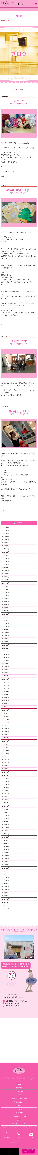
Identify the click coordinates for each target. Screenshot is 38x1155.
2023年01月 (5, 642)
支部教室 (19, 1109)
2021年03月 (5, 710)
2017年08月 (5, 843)
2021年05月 (5, 704)
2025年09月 (5, 555)
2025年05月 (5, 561)
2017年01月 (5, 865)
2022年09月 (5, 654)
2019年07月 (5, 772)
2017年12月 (5, 831)
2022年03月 (5, 673)
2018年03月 (5, 821)
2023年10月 (5, 617)
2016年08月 (5, 880)
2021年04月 (5, 707)
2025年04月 (5, 564)
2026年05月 (5, 533)
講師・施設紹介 (19, 1102)
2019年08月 (5, 769)
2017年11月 (5, 834)
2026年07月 (5, 527)
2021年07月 (5, 697)
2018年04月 (5, 818)
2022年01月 (5, 679)
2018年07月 (5, 809)
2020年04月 (5, 744)
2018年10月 (5, 800)
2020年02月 (5, 750)
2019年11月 (5, 759)
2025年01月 (5, 574)
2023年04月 (5, 632)
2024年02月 (5, 604)
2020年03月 (5, 747)
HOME (16, 90)
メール (31, 1137)
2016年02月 (5, 899)
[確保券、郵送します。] (19, 212)
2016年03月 (5, 896)
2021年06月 (5, 701)
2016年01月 (5, 902)
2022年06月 (5, 663)
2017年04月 (5, 855)
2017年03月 (5, 858)
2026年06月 (5, 530)
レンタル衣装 (19, 1113)
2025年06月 (5, 558)
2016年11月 (5, 871)
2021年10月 (5, 688)
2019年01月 (5, 790)
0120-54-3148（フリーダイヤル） (16, 1001)
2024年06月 (5, 592)
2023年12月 (5, 611)
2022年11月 (5, 648)
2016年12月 (5, 868)
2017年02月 (5, 862)
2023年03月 (5, 635)
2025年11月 (5, 549)
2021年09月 (5, 691)
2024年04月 (5, 598)
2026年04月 (5, 536)
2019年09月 (5, 766)
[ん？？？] (19, 123)
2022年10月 (5, 651)
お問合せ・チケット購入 (19, 1124)
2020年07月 (5, 735)
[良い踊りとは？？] (19, 433)
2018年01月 (5, 828)
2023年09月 (5, 620)
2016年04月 (5, 893)
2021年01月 (5, 716)
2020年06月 (5, 738)
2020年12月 (5, 719)
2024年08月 (5, 586)
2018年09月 (5, 803)
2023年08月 (5, 623)
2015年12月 (5, 905)
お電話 (19, 1137)
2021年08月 (5, 694)
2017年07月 (5, 846)
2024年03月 (5, 601)
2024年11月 (5, 577)
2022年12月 (5, 645)
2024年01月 (5, 608)
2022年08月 (5, 657)
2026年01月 (5, 546)
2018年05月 (5, 815)
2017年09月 (5, 840)
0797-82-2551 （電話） (12, 1003)
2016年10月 (5, 874)
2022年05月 (5, 666)
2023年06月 (5, 626)
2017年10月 (5, 837)
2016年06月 (5, 886)
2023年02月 (5, 639)
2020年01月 (5, 753)
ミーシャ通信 (19, 1091)
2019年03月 (5, 784)
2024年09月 (5, 583)
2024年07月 (5, 589)
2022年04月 (5, 670)
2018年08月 (5, 806)
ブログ (19, 1120)
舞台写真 (19, 1105)
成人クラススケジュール (19, 1098)
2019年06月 (5, 775)
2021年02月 (5, 713)
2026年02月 (5, 543)
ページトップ (7, 1137)
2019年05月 (5, 778)
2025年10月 (5, 552)
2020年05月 (5, 741)
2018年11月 (5, 797)
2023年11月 (5, 614)
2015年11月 (5, 908)
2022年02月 (5, 676)
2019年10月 (5, 762)
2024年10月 (5, 580)
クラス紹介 (19, 1095)
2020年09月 (5, 728)
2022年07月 (5, 660)
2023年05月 (5, 629)
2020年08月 (5, 731)
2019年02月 (5, 787)
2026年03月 (5, 539)
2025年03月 (5, 567)
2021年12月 (5, 682)
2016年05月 (5, 889)
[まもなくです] (19, 363)
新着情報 (19, 1087)
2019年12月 (5, 756)
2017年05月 (5, 852)
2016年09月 (5, 877)
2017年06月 (5, 849)
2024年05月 (5, 595)
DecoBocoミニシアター (19, 1116)
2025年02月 (5, 570)
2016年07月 (5, 883)
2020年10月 (5, 725)
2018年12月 (5, 793)
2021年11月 (5, 685)
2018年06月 (5, 812)
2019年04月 (5, 781)
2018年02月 (5, 824)
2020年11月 (5, 722)
